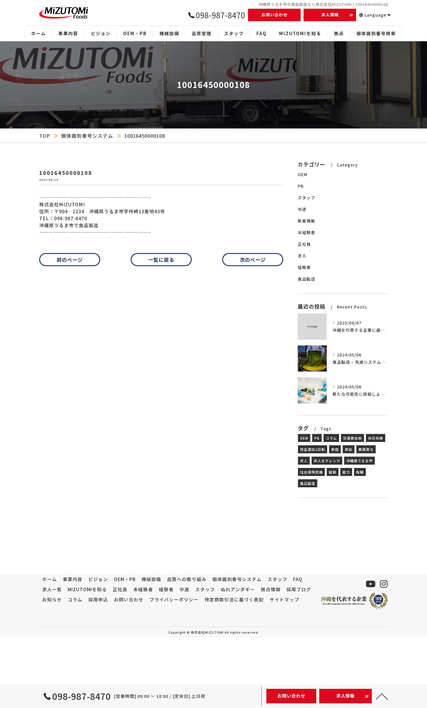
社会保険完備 (311, 471)
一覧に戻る (161, 259)
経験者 (304, 267)
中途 (302, 209)
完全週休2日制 (312, 449)
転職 (360, 471)
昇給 (348, 449)
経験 (332, 471)
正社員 (304, 244)
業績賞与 (366, 449)
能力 (346, 471)
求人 (302, 256)
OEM (302, 174)
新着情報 (306, 221)
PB (301, 186)
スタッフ (306, 197)
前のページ (70, 259)
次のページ (253, 259)
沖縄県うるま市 (359, 460)
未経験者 (306, 232)
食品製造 (306, 279)
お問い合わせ (274, 14)
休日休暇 (375, 437)
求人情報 (330, 14)
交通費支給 (352, 437)
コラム (331, 437)
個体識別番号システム (87, 135)
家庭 (335, 449)
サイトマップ (284, 599)
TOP (44, 135)
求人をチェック (327, 460)
